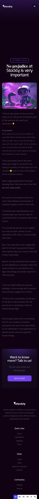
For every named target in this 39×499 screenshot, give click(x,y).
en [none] (16, 497)
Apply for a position (19, 466)
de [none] (20, 497)
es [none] (24, 497)
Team (19, 463)
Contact (19, 470)
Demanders (19, 437)
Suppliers (19, 441)
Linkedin (20, 485)
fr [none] (27, 497)
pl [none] (35, 497)
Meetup (19, 488)
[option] (20, 497)
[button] (34, 6)
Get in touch (19, 378)
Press (19, 444)
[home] (7, 6)
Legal (19, 459)
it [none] (31, 497)
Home (19, 434)
